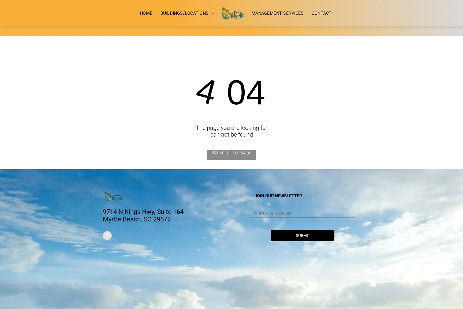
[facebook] (107, 236)
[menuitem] (146, 13)
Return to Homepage (231, 152)
